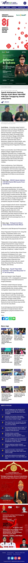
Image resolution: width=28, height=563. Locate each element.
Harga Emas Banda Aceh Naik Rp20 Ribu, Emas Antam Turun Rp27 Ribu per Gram (16, 457)
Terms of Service (16, 554)
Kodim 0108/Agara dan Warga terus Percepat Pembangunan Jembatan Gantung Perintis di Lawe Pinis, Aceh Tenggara (15, 411)
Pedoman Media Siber (20, 552)
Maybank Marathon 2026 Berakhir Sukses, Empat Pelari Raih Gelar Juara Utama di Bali (15, 451)
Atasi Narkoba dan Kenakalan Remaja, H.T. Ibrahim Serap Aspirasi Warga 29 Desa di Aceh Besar (15, 423)
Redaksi (4, 552)
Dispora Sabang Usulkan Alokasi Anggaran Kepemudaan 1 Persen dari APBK (15, 446)
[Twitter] (6, 317)
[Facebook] (2, 317)
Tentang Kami (10, 552)
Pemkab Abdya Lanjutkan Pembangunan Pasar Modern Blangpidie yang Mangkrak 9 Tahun (15, 434)
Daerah (14, 7)
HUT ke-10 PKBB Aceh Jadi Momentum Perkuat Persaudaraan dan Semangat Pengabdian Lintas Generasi (15, 440)
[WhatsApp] (9, 317)
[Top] (25, 561)
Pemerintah (21, 7)
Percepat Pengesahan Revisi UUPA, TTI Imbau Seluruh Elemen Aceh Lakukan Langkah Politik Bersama (16, 429)
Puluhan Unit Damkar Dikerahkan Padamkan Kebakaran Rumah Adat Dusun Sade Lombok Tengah (14, 418)
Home (2, 7)
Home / (3, 87)
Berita (8, 7)
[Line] (13, 317)
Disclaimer (9, 554)
